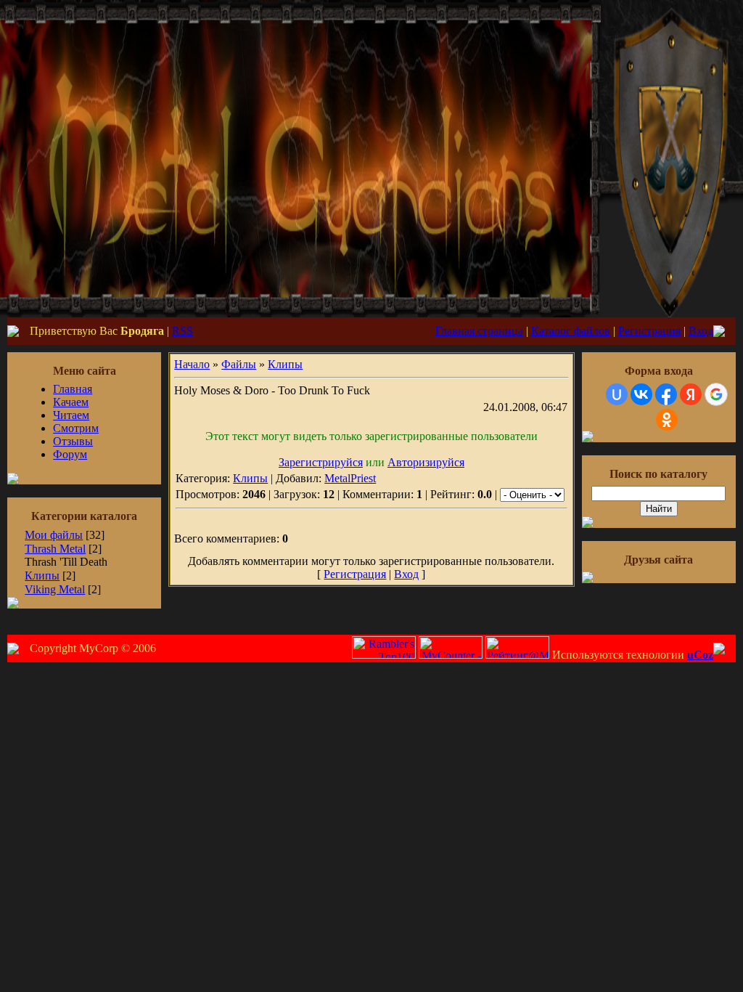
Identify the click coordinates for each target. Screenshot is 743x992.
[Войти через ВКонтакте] (641, 394)
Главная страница (479, 331)
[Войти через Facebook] (666, 394)
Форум (70, 454)
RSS (182, 331)
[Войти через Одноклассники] (667, 420)
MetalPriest (350, 478)
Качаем (71, 402)
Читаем (71, 415)
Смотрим (76, 428)
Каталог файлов (570, 331)
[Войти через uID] (617, 394)
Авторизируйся (425, 462)
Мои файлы (54, 535)
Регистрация (649, 331)
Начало (192, 364)
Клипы (42, 575)
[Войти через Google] (716, 394)
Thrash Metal (55, 548)
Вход (701, 331)
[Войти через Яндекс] (691, 394)
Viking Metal (55, 589)
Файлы (238, 364)
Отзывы (73, 441)
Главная (72, 389)
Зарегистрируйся (321, 462)
